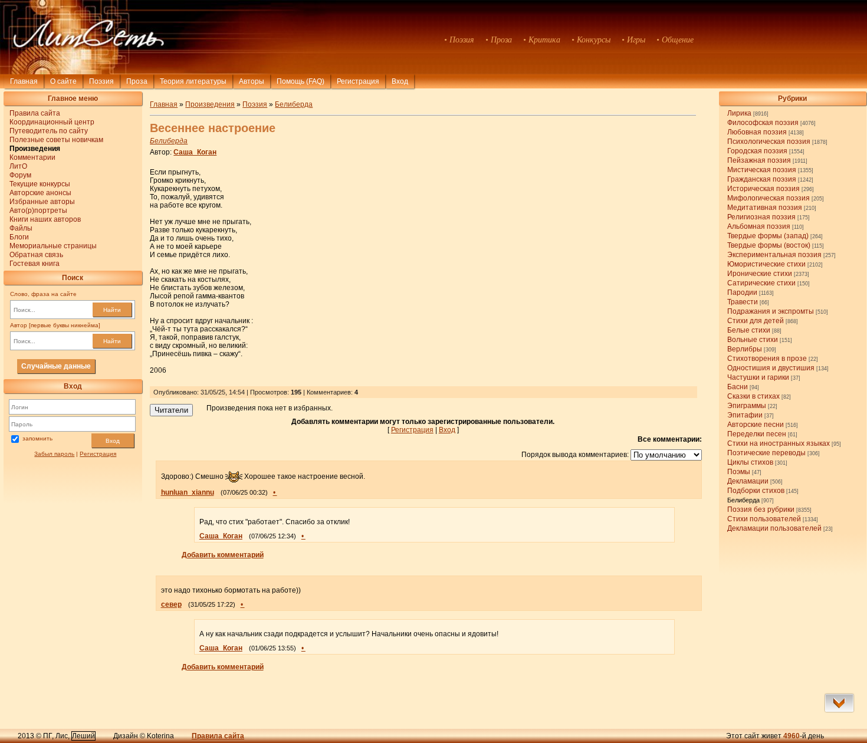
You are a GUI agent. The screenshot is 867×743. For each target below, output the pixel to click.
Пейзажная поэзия (759, 160)
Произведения (210, 104)
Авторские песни (755, 424)
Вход (113, 441)
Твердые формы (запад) (768, 236)
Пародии (742, 292)
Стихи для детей (755, 321)
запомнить (37, 438)
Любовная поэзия (757, 132)
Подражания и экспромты (770, 311)
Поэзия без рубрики (760, 509)
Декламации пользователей (774, 528)
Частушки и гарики (758, 377)
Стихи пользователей (764, 519)
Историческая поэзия (763, 189)
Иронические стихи (759, 273)
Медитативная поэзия (764, 207)
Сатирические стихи (761, 283)
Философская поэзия (763, 123)
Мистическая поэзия (761, 170)
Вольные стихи (752, 340)
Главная (24, 81)
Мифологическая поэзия (768, 198)
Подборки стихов (755, 490)
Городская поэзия (757, 151)
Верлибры (744, 349)
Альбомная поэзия (758, 226)
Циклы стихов (750, 462)
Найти (112, 310)
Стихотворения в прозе (767, 358)
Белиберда (743, 500)
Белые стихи (748, 330)
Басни (737, 387)
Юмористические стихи (766, 264)
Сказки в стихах (753, 396)
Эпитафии (745, 415)
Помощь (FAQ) (300, 81)
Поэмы (738, 472)
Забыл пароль (54, 454)
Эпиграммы (746, 406)
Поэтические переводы (766, 453)
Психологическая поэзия (768, 141)
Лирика (739, 113)
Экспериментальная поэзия (774, 255)
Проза (136, 81)
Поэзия (101, 81)
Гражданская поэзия (761, 179)
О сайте (63, 81)
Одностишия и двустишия (771, 368)
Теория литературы (193, 81)
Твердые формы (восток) (768, 245)
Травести (742, 302)
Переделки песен (756, 434)
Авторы (251, 81)
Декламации (748, 481)
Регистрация (358, 81)
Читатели (171, 410)
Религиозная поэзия (761, 217)
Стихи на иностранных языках (778, 443)
